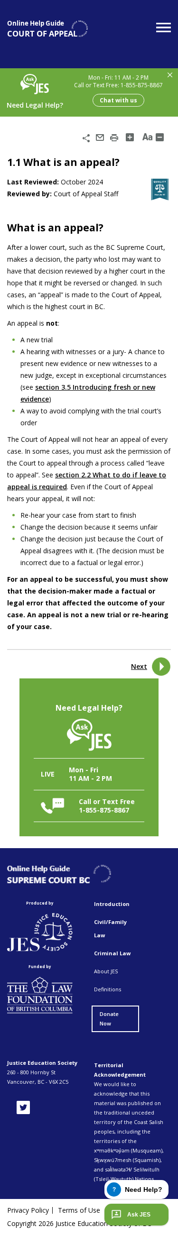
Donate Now (109, 1018)
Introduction (112, 903)
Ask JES (138, 1214)
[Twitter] (23, 1107)
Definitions (107, 989)
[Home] (47, 28)
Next (139, 666)
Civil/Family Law (110, 928)
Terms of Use (79, 1210)
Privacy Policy (28, 1210)
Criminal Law (112, 953)
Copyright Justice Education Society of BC (79, 1223)
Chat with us (118, 100)
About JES (106, 971)
